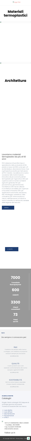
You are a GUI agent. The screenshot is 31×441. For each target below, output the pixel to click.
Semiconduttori (15, 115)
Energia (15, 119)
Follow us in (10, 433)
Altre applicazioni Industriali (15, 127)
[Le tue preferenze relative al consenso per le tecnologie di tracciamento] (28, 438)
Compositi (15, 112)
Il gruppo (10, 249)
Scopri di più (14, 356)
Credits (26, 438)
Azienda (6, 207)
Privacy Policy (19, 438)
